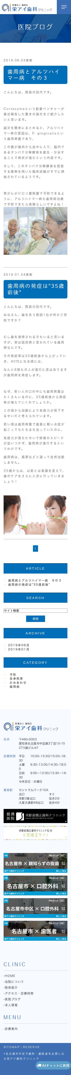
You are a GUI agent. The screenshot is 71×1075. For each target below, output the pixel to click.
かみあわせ (18, 682)
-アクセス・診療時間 (19, 993)
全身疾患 (16, 678)
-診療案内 (11, 1028)
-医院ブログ (12, 999)
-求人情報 (11, 1005)
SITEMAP (12, 1047)
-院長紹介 (11, 987)
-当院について (14, 981)
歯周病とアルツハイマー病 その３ (35, 580)
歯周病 (15, 686)
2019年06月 (19, 645)
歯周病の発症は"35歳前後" (29, 584)
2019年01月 (19, 649)
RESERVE (31, 1047)
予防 (13, 674)
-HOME (10, 975)
